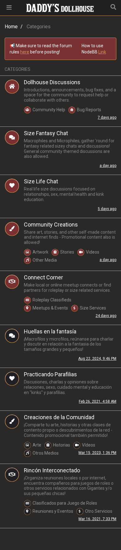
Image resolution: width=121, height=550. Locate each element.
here (24, 51)
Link (102, 51)
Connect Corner (43, 277)
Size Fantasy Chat (46, 133)
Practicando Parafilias (50, 374)
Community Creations (51, 224)
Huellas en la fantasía (50, 331)
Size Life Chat (41, 181)
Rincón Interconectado (52, 470)
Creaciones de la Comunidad (59, 417)
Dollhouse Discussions (52, 82)
